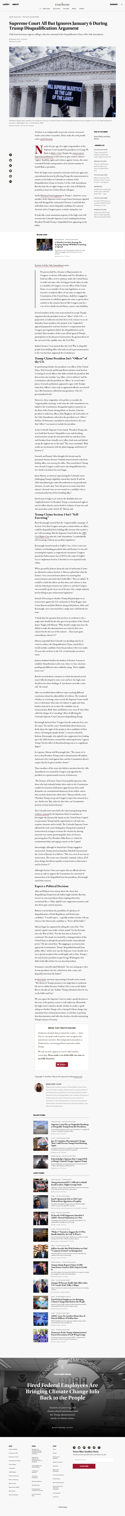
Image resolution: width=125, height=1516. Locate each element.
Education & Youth (13, 1457)
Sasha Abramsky (57, 1309)
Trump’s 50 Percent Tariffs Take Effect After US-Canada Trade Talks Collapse (69, 1284)
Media (74, 9)
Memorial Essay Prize (58, 1482)
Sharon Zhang (56, 1225)
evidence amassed (42, 814)
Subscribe (55, 1466)
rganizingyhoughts (67, 1241)
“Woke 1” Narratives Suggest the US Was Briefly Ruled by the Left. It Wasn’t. (68, 1233)
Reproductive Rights (14, 1487)
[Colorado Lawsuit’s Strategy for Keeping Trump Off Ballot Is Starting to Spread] (45, 245)
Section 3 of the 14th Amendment (49, 265)
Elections (56, 9)
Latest (6, 4)
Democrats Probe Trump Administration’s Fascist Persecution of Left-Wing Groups (69, 1333)
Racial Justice (12, 1483)
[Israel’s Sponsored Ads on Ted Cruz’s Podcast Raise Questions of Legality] (40, 1202)
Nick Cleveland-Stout (67, 1208)
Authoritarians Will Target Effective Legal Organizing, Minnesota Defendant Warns (102, 215)
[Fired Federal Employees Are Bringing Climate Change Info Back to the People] (40, 1302)
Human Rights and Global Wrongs (37, 1466)
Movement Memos (37, 1481)
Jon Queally (56, 1292)
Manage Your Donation (56, 1457)
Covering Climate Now (36, 1495)
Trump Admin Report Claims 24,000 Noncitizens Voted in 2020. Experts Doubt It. (69, 1267)
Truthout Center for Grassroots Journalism (58, 1487)
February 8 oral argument (51, 195)
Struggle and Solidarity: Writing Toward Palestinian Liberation (37, 1451)
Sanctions (46, 9)
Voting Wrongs (36, 1485)
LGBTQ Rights (12, 1472)
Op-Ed (53, 1138)
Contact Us (56, 1497)
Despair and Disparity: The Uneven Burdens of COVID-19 (37, 1460)
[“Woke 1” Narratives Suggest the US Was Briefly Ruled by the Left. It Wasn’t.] (40, 1235)
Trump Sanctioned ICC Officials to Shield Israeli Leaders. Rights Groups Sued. (102, 154)
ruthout (24, 39)
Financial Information (58, 1475)
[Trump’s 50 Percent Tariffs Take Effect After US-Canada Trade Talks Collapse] (40, 1286)
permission (78, 1076)
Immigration (12, 1468)
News (53, 1196)
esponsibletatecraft (80, 1208)
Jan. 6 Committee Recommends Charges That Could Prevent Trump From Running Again (69, 1143)
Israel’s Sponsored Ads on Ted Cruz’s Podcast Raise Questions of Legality (66, 1200)
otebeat (65, 1276)
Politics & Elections (31, 17)
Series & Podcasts (13, 1495)
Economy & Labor (13, 1453)
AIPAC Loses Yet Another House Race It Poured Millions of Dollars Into (68, 1317)
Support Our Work (57, 1462)
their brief (41, 979)
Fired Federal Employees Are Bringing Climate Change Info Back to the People (68, 1300)
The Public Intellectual (35, 1476)
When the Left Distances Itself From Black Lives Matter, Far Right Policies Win (101, 167)
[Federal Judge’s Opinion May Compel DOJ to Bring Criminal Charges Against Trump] (40, 1162)
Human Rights (66, 1180)
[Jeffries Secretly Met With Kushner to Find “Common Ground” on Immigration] (40, 1251)
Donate (113, 4)
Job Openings (56, 1493)
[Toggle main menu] (121, 4)
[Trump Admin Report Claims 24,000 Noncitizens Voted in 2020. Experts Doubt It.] (40, 1268)
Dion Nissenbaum (57, 1276)
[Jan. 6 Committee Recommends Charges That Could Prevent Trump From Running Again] (40, 1144)
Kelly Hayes (56, 1241)
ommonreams (64, 1292)
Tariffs (81, 9)
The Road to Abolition (35, 1471)
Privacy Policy (56, 1479)
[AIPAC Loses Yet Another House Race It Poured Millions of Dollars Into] (40, 1319)
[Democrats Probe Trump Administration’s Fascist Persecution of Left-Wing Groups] (40, 1335)
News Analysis (15, 17)
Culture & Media (13, 1449)
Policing (66, 9)
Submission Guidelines (56, 1470)
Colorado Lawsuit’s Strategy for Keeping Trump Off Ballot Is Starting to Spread (70, 244)
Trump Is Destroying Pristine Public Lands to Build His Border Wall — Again (102, 191)
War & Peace (12, 1491)
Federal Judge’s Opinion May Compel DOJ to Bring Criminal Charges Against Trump (69, 1160)
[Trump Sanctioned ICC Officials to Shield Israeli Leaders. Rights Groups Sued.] (40, 1185)
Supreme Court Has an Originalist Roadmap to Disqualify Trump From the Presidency (70, 1125)
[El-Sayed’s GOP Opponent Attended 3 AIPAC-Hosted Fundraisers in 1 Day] (40, 1218)
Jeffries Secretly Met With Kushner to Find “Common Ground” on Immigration (102, 180)
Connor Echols (57, 1208)
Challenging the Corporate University (37, 1489)
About (15, 4)
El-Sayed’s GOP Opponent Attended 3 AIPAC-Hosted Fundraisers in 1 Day (102, 203)
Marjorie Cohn (15, 39)
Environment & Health (63, 1297)
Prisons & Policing (13, 1480)
